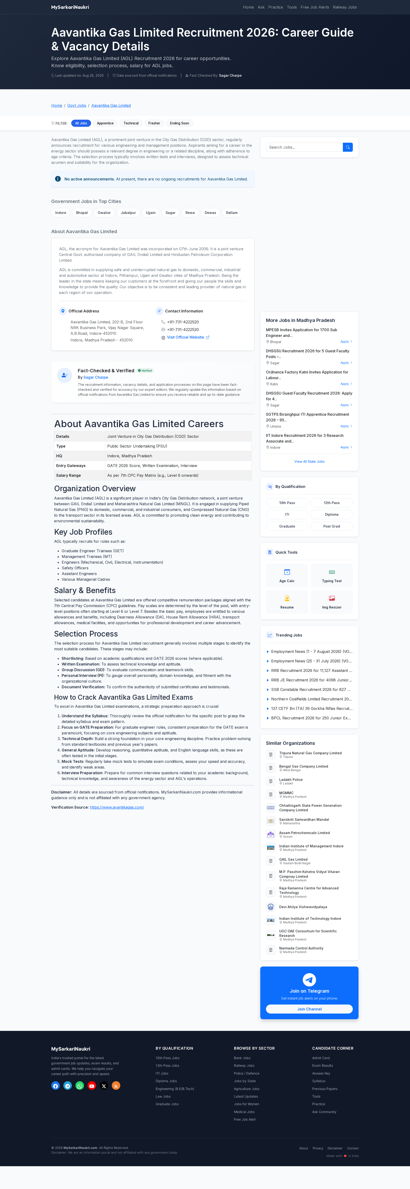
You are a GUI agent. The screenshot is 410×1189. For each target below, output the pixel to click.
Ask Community (324, 1112)
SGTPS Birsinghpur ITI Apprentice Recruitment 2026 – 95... (307, 417)
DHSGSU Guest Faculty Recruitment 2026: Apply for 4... (309, 396)
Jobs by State (245, 1081)
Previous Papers (324, 1089)
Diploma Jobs (166, 1081)
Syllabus (318, 1081)
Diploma (332, 514)
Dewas (210, 213)
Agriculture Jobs (246, 1089)
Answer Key (321, 1073)
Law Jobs (163, 1096)
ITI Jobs (162, 1073)
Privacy (318, 1148)
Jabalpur (128, 213)
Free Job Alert (245, 1119)
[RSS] (116, 1085)
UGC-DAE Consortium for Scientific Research (308, 933)
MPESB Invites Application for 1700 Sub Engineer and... (301, 332)
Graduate (287, 526)
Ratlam (232, 213)
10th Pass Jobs (167, 1058)
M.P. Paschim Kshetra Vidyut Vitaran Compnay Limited (309, 874)
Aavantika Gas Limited (111, 105)
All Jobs (81, 123)
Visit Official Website (186, 337)
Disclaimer (335, 1148)
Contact (353, 1148)
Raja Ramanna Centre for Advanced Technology (309, 890)
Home (248, 7)
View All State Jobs (309, 461)
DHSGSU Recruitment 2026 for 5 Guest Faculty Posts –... (307, 354)
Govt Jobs (76, 105)
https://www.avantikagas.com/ (117, 807)
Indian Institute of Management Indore (311, 846)
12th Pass (332, 503)
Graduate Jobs (167, 1104)
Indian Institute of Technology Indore (310, 918)
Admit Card (321, 1058)
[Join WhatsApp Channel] (79, 1085)
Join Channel (309, 1009)
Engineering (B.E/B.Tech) (175, 1089)
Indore (60, 213)
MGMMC (286, 793)
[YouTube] (92, 1085)
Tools (292, 7)
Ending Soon (179, 123)
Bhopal (82, 213)
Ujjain (151, 213)
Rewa (190, 213)
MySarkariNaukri (70, 7)
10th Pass (287, 503)
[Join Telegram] (67, 1085)
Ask (261, 7)
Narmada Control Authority (301, 948)
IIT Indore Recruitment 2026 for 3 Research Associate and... (305, 438)
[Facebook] (55, 1085)
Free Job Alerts (315, 7)
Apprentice (105, 123)
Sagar (171, 213)
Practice (275, 7)
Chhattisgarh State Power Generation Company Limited (310, 807)
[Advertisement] (309, 234)
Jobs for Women (246, 1104)
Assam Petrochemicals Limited (304, 833)
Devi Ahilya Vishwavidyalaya (303, 907)
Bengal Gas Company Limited (303, 766)
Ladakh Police (291, 780)
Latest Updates (246, 1096)
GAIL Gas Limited (293, 859)
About (303, 1148)
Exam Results (322, 1065)
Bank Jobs (242, 1058)
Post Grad (331, 526)
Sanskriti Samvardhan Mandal (304, 819)
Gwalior (104, 213)
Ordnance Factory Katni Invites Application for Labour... (307, 375)
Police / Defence (246, 1073)
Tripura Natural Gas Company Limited (310, 753)
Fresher (154, 123)
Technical (131, 123)
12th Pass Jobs (167, 1065)
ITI (287, 514)
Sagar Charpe (96, 377)
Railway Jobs (345, 7)
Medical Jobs (244, 1112)
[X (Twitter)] (104, 1085)
